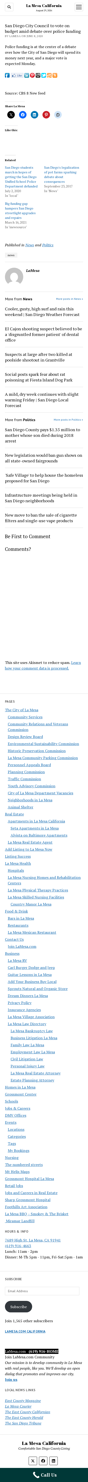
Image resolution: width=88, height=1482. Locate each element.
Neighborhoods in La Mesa (30, 800)
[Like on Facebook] (17, 76)
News (29, 245)
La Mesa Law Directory (27, 1023)
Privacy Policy (19, 1002)
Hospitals (16, 870)
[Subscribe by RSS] (55, 76)
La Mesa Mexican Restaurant (32, 932)
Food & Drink (16, 911)
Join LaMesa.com (22, 946)
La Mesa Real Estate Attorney (36, 1073)
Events (10, 1122)
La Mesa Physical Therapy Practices (38, 890)
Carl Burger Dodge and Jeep (31, 967)
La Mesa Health (18, 863)
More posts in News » (69, 299)
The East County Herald (24, 1417)
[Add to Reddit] (38, 76)
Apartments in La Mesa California (36, 821)
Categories (17, 1136)
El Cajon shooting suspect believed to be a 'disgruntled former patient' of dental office (43, 334)
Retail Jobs (14, 1185)
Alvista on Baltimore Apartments (39, 835)
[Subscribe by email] (49, 76)
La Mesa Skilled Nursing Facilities (36, 897)
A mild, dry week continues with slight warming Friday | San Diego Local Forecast (42, 399)
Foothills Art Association (26, 1206)
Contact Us (14, 939)
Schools (11, 1101)
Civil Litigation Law (27, 1059)
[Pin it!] (32, 76)
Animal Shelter (20, 807)
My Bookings (18, 1150)
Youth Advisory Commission (31, 786)
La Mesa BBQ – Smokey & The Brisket (37, 1213)
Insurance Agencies (24, 1009)
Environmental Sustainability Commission (43, 743)
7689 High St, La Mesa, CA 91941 (33, 1240)
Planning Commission (26, 771)
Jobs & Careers (17, 1108)
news (11, 255)
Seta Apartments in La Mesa (35, 828)
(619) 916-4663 (18, 1245)
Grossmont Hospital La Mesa (29, 1178)
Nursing (12, 1157)
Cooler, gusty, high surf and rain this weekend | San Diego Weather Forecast (42, 311)
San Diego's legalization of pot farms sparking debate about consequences (61, 174)
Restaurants (18, 925)
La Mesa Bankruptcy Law (32, 1030)
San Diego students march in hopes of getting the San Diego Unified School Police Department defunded (21, 176)
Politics (48, 245)
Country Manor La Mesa (31, 904)
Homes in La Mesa (20, 1087)
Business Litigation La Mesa (34, 1037)
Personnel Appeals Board (29, 764)
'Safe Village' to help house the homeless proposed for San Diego (44, 478)
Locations (16, 1129)
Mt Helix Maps (17, 1171)
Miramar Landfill (19, 1220)
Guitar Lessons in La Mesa (30, 974)
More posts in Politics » (68, 419)
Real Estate (14, 814)
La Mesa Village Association (31, 1016)
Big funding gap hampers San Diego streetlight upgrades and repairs (20, 210)
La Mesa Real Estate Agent (30, 842)
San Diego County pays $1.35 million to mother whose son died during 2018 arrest (42, 435)
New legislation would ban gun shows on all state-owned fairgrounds (43, 458)
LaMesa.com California (25, 1331)
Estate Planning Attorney (32, 1080)
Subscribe (18, 1306)
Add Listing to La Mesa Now (28, 849)
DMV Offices (15, 1115)
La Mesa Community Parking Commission (43, 757)
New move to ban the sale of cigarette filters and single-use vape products (41, 517)
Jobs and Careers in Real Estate (31, 1192)
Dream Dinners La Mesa (28, 995)
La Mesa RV (17, 960)
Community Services (25, 717)
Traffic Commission (24, 778)
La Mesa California (44, 5)
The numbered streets (24, 1164)
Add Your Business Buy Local (32, 981)
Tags (12, 1143)
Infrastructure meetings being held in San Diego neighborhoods (41, 497)
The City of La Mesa (21, 709)
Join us (11, 1379)
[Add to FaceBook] (7, 76)
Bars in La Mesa (21, 918)
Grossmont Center (21, 1094)
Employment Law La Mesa (33, 1052)
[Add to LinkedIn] (26, 76)
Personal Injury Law (28, 1066)
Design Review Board (25, 736)
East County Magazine (23, 1400)
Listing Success (18, 856)
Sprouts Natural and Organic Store (38, 988)
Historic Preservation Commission (37, 750)
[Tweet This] (43, 76)
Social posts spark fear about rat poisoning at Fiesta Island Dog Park (39, 377)
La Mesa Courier (18, 1406)
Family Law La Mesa (27, 1045)
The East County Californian (27, 1411)
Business (12, 953)
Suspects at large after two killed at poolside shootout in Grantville (38, 357)
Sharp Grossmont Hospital (27, 1199)
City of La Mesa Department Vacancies (40, 793)
